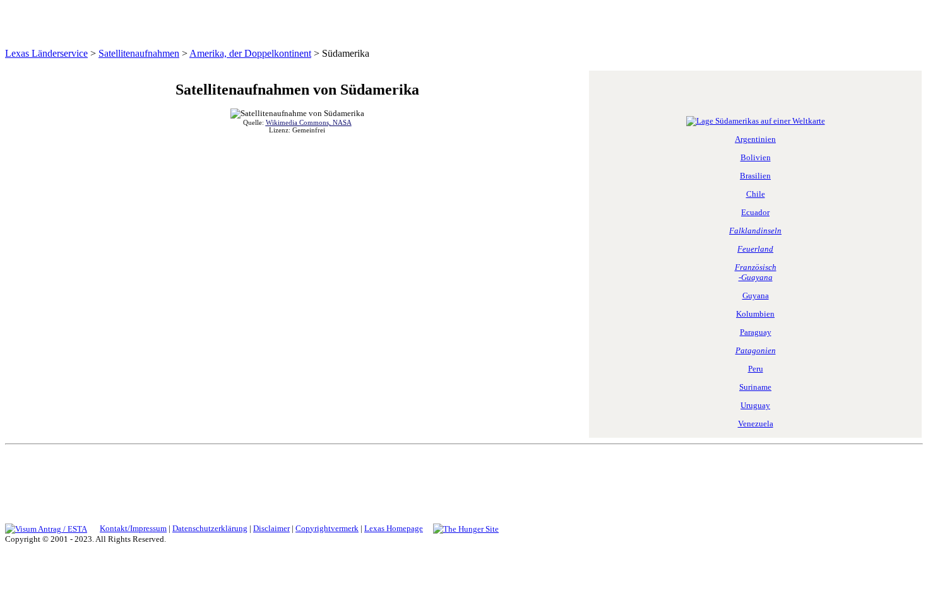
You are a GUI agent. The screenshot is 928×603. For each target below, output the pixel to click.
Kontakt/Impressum (133, 528)
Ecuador (755, 212)
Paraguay (755, 332)
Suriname (755, 387)
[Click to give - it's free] (466, 528)
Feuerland (755, 249)
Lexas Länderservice (46, 53)
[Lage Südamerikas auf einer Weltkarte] (755, 121)
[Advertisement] (462, 481)
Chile (755, 194)
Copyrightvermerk (327, 528)
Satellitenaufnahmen (138, 53)
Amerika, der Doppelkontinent (250, 53)
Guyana (755, 295)
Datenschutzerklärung (209, 528)
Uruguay (755, 405)
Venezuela (755, 423)
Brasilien (755, 175)
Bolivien (756, 157)
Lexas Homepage (393, 528)
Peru (755, 368)
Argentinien (755, 139)
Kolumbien (755, 314)
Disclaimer (271, 528)
